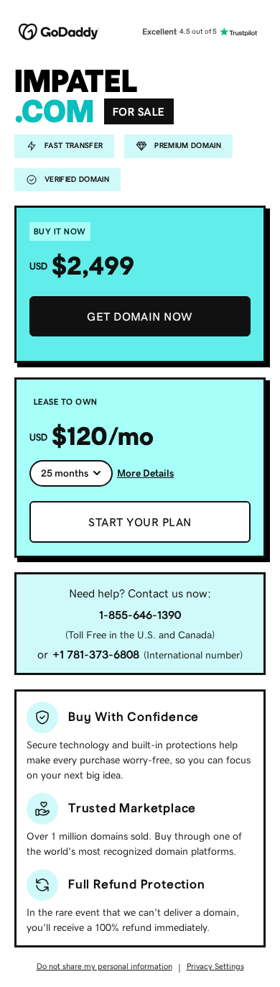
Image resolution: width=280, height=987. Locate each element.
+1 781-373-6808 (95, 654)
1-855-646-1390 (140, 614)
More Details (145, 473)
